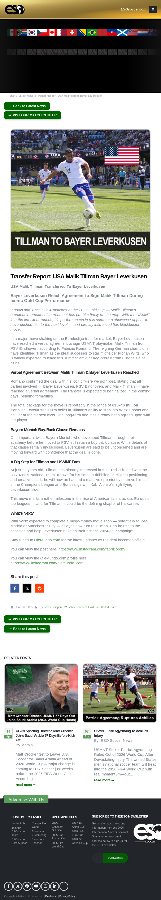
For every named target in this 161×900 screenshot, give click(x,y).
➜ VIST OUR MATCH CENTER (32, 115)
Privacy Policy (67, 896)
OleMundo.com (47, 540)
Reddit (39, 588)
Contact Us (18, 823)
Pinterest (27, 886)
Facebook (14, 588)
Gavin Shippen (53, 607)
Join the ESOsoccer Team (19, 831)
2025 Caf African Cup (59, 836)
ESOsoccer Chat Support (19, 841)
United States (109, 607)
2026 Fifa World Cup (58, 844)
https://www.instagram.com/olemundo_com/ (47, 563)
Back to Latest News (29, 106)
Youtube (36, 886)
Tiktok (64, 886)
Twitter (27, 588)
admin (27, 745)
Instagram (45, 886)
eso (12, 95)
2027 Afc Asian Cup (78, 825)
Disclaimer (51, 896)
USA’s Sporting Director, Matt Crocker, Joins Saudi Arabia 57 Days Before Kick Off (45, 735)
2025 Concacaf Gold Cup (84, 607)
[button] (153, 9)
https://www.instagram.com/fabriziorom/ (91, 549)
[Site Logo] (14, 9)
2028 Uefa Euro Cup (78, 833)
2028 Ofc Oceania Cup (80, 841)
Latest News (26, 95)
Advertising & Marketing (39, 833)
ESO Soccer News (116, 740)
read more (24, 785)
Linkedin (54, 886)
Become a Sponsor (38, 841)
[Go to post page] (41, 693)
